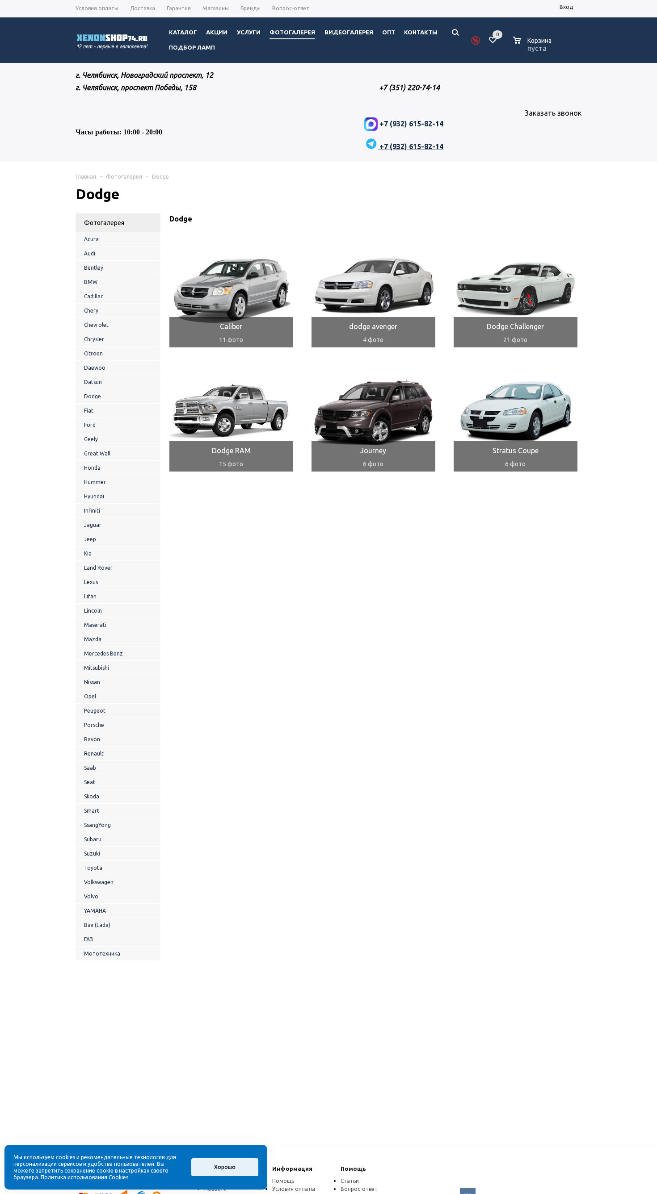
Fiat (88, 410)
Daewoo (94, 368)
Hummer (95, 482)
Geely (91, 439)
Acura (91, 239)
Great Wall (97, 453)
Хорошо (225, 1167)
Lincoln (93, 611)
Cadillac (93, 296)
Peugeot (94, 711)
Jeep (90, 539)
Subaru (92, 839)
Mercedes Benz (103, 653)
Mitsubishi (96, 668)
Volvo (91, 896)
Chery (91, 310)
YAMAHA (95, 911)
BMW (90, 282)
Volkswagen (99, 882)
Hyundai (94, 496)
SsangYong (97, 825)
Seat (89, 782)
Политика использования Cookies (84, 1177)
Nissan (92, 682)
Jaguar (92, 525)
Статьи (350, 1181)
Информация (292, 1168)
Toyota (93, 868)
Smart (91, 811)
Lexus (91, 582)
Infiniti (92, 511)
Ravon (92, 739)
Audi (89, 253)
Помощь (353, 1168)
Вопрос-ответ (359, 1189)
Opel (90, 696)
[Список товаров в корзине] (533, 47)
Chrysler (94, 339)
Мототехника (102, 953)
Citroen (93, 353)
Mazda (92, 639)
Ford (90, 425)
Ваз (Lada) (97, 925)
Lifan (90, 596)
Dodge (92, 396)
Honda (92, 468)
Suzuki (92, 853)
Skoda (91, 796)
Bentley (93, 268)
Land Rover (98, 568)
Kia (88, 553)
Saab (90, 768)
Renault (94, 753)
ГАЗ (88, 939)
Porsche (94, 725)
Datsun (93, 382)
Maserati (95, 625)
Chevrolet (96, 325)
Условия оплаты (293, 1189)
